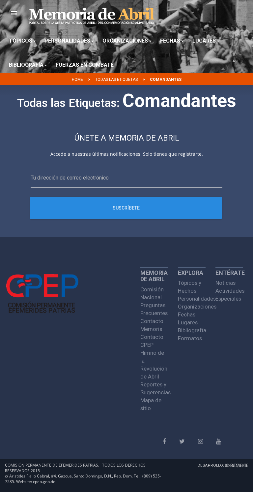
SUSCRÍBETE (126, 208)
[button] (14, 13)
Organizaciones (192, 306)
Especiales (228, 298)
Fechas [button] (170, 41)
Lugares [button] (204, 41)
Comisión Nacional (152, 293)
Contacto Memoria (151, 325)
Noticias (225, 282)
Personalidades (192, 298)
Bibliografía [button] (26, 65)
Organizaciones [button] (125, 41)
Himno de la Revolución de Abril (153, 364)
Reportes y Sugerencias (154, 388)
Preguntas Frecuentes (154, 309)
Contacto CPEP (151, 341)
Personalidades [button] (67, 41)
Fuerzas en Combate (85, 65)
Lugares (188, 322)
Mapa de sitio (150, 404)
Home (77, 79)
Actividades (229, 290)
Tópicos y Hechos (189, 286)
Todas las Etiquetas (116, 79)
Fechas (186, 314)
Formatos (190, 338)
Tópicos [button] (20, 41)
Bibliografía (192, 330)
